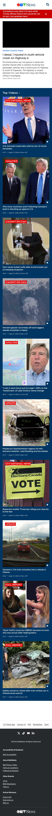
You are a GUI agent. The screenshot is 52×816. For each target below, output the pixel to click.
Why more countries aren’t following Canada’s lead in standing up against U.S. (25, 208)
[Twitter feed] (18, 733)
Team (46, 724)
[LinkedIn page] (33, 733)
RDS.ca (6, 803)
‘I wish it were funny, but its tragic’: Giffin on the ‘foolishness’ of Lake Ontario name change (25, 389)
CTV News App (9, 724)
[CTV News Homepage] (26, 4)
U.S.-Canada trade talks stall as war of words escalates (25, 147)
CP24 (5, 781)
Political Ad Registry (11, 771)
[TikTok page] (23, 733)
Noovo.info (7, 797)
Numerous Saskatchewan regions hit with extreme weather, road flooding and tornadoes (25, 450)
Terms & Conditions (10, 768)
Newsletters (37, 724)
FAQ (29, 724)
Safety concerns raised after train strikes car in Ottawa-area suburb (25, 692)
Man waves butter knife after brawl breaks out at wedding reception (25, 268)
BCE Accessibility (9, 755)
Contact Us (21, 724)
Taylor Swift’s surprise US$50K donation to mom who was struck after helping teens (26, 631)
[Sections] (4, 4)
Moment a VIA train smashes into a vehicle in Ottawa (24, 571)
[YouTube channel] (28, 733)
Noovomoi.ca (8, 800)
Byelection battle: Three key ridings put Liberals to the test (26, 510)
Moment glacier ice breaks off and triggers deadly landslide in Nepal (23, 329)
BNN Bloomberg (9, 784)
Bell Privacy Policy (10, 765)
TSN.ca (6, 787)
